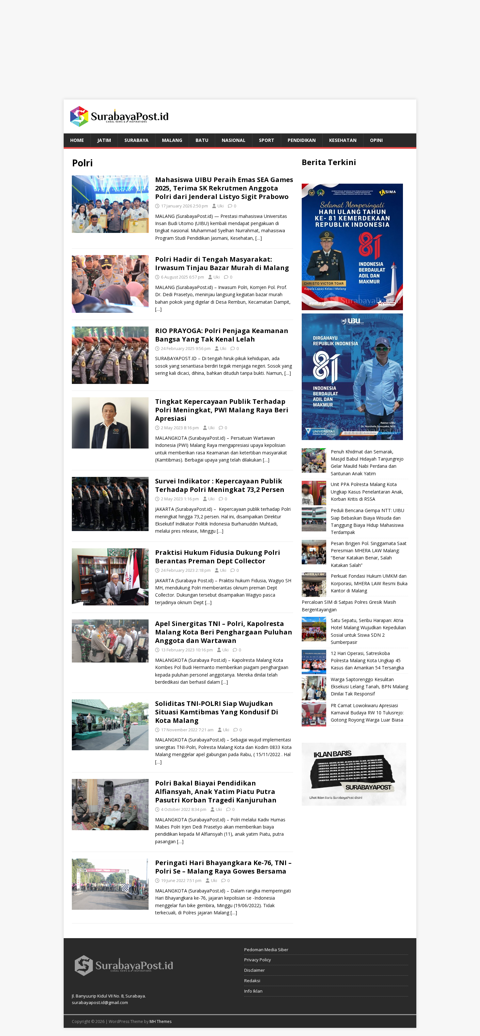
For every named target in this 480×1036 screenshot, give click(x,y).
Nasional (234, 140)
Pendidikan (302, 140)
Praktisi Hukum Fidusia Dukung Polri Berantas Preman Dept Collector (217, 556)
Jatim (104, 140)
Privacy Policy (257, 960)
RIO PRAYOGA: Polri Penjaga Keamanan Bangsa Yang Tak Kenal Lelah (221, 334)
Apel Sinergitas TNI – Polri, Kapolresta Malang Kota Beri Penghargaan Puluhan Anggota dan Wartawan (223, 632)
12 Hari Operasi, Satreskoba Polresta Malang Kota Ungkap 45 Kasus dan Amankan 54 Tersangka (367, 660)
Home (77, 140)
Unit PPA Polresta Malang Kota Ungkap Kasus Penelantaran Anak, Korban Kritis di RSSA (367, 491)
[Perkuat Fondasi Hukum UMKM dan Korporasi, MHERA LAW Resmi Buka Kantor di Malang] (314, 584)
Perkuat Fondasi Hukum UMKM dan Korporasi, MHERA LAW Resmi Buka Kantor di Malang (369, 583)
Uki (220, 206)
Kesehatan (343, 140)
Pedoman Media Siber (266, 949)
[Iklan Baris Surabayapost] (354, 802)
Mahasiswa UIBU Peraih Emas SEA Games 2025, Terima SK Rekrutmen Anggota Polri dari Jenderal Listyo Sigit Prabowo (224, 188)
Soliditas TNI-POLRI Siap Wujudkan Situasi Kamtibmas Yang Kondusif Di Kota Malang (216, 712)
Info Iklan (253, 991)
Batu (202, 140)
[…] (258, 238)
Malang (172, 140)
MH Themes (160, 1021)
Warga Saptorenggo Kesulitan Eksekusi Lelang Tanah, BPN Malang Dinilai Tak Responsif (369, 686)
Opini (376, 140)
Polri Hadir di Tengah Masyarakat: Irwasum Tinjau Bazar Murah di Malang (222, 263)
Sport (266, 140)
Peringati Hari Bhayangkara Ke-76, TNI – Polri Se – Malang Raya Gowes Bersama (223, 867)
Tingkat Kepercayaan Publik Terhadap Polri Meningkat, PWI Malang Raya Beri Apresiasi (221, 410)
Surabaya (136, 140)
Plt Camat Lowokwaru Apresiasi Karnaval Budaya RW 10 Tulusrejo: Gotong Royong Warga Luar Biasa (367, 712)
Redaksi (252, 980)
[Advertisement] (240, 45)
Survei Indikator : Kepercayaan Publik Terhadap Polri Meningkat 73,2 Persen (220, 485)
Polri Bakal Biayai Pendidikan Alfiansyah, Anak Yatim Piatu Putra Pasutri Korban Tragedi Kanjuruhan (216, 791)
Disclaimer (254, 970)
